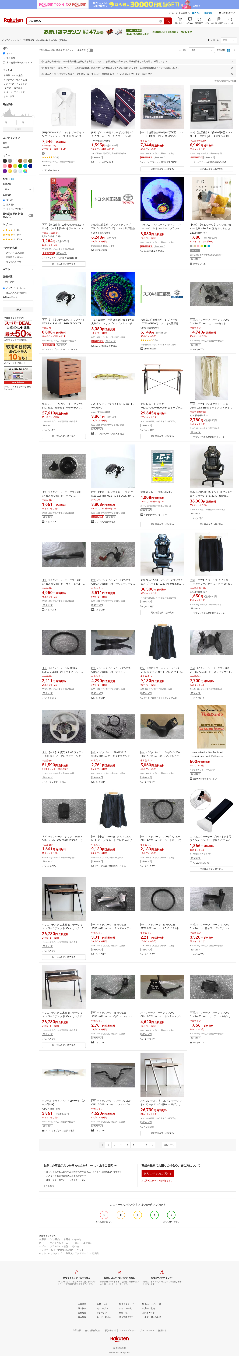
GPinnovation (100, 250)
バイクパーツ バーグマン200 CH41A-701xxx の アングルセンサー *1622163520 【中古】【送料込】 (211, 1016)
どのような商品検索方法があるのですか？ (66, 1176)
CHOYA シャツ (52, 170)
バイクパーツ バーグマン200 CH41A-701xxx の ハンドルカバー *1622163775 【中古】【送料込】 (162, 756)
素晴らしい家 (199, 264)
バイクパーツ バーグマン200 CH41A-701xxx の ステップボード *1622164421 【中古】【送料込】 (210, 672)
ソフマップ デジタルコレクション (61, 349)
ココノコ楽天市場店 (103, 162)
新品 (5, 143)
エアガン (87, 1243)
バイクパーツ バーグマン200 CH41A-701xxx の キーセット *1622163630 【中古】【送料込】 (210, 323)
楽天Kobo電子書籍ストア (205, 779)
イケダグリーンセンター (155, 515)
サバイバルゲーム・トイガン (64, 1243)
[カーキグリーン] (30, 161)
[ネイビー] (30, 166)
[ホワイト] (15, 161)
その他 (77, 1239)
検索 (19, 129)
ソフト (80, 1250)
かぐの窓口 (50, 430)
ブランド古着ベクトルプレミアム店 (160, 698)
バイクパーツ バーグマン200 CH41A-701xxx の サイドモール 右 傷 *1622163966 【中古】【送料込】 (65, 584)
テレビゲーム (46, 1250)
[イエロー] (15, 166)
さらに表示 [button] (9, 96)
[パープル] (5, 171)
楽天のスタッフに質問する (157, 1173)
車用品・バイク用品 (49, 1239)
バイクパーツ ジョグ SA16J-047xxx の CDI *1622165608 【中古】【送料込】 (63, 840)
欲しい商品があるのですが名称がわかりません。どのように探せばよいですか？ (84, 1172)
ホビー (42, 1243)
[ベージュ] (25, 161)
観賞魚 (95, 1253)
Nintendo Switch (65, 1250)
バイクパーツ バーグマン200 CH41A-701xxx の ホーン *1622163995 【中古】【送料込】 (63, 496)
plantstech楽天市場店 (154, 251)
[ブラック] (5, 161)
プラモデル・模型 (59, 1246)
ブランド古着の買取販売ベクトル (208, 437)
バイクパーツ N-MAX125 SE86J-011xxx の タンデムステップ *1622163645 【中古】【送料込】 (112, 928)
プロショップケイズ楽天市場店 (109, 434)
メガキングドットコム (55, 782)
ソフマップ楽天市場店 (104, 522)
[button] (227, 13)
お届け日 (7, 195)
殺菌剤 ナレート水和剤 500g (156, 492)
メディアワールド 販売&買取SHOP (160, 162)
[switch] (31, 215)
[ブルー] (25, 166)
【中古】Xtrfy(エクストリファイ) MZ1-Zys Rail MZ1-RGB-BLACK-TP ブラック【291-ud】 (63, 323)
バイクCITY (198, 349)
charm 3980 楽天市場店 (105, 346)
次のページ (169, 1145)
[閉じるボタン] (232, 61)
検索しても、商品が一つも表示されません (66, 1180)
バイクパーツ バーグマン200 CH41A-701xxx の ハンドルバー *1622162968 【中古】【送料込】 (112, 1104)
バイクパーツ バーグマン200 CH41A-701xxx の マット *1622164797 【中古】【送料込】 (112, 672)
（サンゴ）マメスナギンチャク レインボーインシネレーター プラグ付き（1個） (161, 228)
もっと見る (49, 1185)
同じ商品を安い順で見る (162, 169)
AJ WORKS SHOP (201, 863)
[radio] (4, 53)
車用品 (67, 1239)
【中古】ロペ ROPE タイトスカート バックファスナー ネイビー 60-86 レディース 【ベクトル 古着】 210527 (211, 584)
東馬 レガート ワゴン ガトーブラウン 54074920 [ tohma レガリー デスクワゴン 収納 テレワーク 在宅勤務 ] (62, 408)
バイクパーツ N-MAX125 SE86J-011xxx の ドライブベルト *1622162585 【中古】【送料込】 (61, 672)
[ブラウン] (20, 161)
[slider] (3, 116)
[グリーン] (20, 166)
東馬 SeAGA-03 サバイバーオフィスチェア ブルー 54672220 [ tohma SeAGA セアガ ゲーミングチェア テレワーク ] (161, 584)
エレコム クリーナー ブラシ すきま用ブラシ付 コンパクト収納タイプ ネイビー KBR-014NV (211, 840)
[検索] (168, 20)
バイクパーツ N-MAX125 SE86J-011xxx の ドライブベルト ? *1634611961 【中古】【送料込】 (161, 928)
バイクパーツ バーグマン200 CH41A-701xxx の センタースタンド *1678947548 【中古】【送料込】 (162, 1016)
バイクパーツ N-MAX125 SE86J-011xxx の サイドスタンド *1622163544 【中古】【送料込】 (112, 756)
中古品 (6, 147)
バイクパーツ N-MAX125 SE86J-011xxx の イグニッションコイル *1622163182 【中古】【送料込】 (113, 1016)
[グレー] (10, 161)
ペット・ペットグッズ (50, 1253)
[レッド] (10, 166)
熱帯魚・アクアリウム (77, 1253)
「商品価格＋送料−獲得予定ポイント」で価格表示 (62, 50)
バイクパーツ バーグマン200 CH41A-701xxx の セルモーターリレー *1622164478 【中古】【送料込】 (113, 584)
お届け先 (7, 184)
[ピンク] (5, 166)
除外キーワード (10, 297)
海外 (13, 179)
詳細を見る (147, 74)
